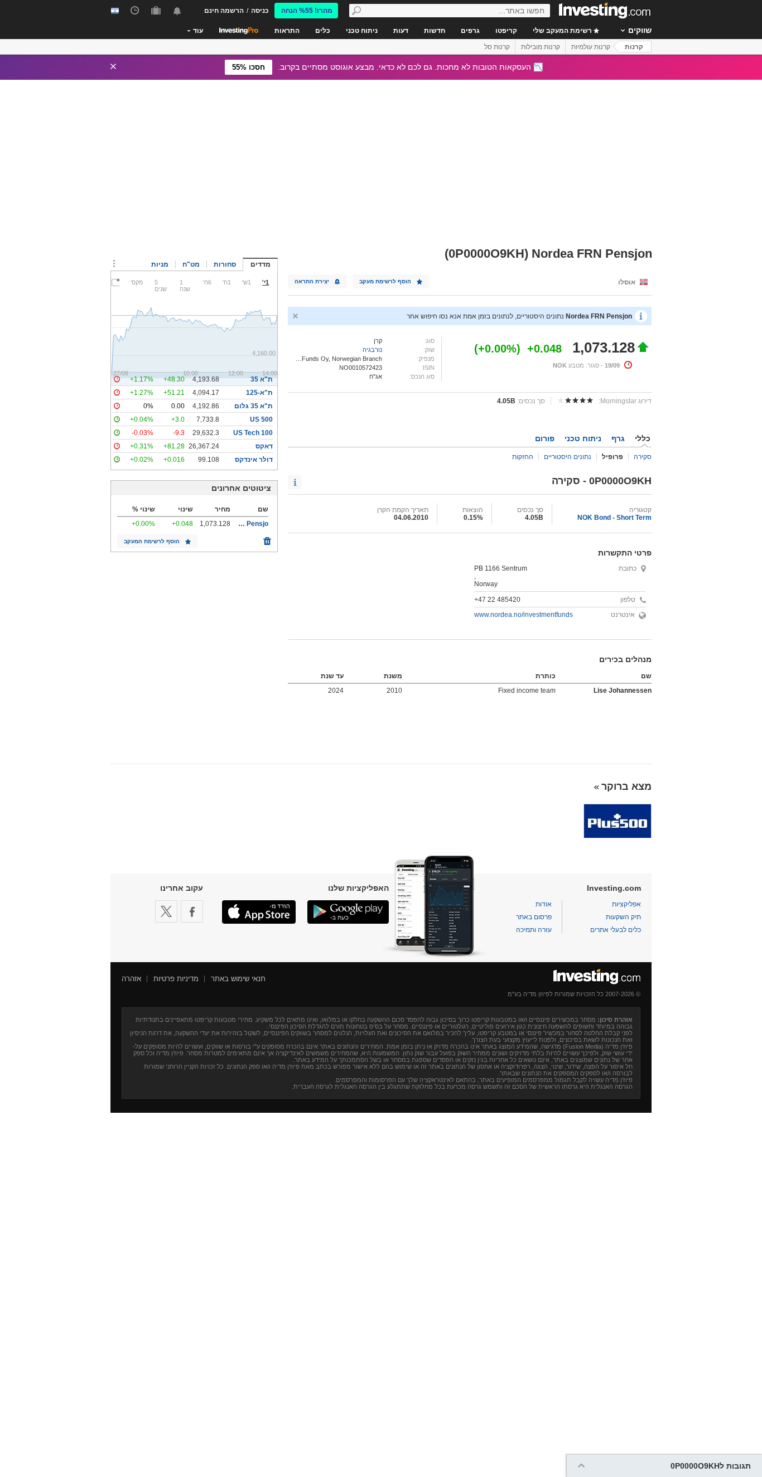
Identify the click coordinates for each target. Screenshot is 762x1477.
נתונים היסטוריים (567, 457)
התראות (287, 31)
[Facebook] (192, 911)
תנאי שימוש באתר (238, 978)
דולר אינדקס (254, 460)
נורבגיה (372, 349)
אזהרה (131, 978)
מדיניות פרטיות (176, 978)
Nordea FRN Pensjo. (236, 524)
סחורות (225, 264)
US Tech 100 (253, 433)
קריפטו (506, 31)
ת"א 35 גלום (253, 406)
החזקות (522, 457)
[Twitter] (166, 911)
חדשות (434, 31)
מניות (159, 264)
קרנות (634, 47)
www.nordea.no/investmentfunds (523, 615)
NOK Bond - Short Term (614, 518)
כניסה (260, 11)
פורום (544, 438)
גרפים (470, 31)
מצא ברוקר (626, 786)
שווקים (640, 30)
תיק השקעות (623, 917)
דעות (400, 31)
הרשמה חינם (224, 11)
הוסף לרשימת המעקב (152, 541)
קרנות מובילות (540, 47)
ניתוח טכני (362, 31)
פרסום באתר (534, 917)
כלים (322, 31)
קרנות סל (497, 47)
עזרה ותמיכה (534, 930)
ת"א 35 (261, 379)
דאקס (264, 446)
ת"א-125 (259, 393)
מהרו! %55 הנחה (306, 11)
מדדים (260, 264)
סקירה (643, 457)
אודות (544, 904)
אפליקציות (626, 904)
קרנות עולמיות (590, 47)
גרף (618, 438)
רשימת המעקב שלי (563, 31)
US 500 (261, 419)
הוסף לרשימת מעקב (385, 281)
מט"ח (191, 264)
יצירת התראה (312, 281)
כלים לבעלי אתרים (615, 930)
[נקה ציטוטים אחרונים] (267, 538)
